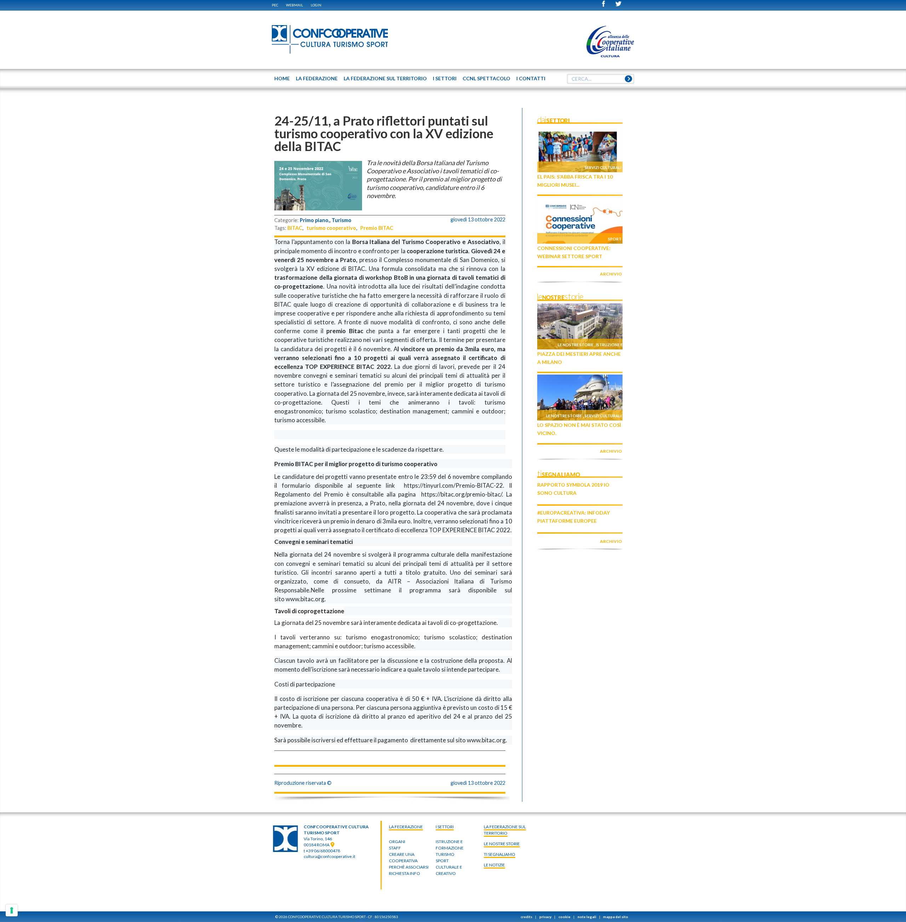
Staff (395, 848)
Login (316, 5)
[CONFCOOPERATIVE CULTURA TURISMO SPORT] (330, 39)
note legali (587, 917)
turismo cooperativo (331, 228)
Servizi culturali (603, 167)
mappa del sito (615, 917)
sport (442, 860)
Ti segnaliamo (499, 854)
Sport (614, 239)
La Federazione (406, 826)
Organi (397, 841)
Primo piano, (314, 220)
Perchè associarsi (409, 867)
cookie (564, 917)
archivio (611, 274)
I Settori (445, 826)
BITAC (294, 228)
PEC (275, 5)
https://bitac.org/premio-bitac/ (461, 494)
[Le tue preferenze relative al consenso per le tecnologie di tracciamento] (12, 910)
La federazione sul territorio (505, 830)
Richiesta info (404, 873)
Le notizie (494, 865)
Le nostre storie (576, 344)
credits (526, 917)
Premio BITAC (376, 228)
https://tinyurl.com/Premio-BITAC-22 (453, 485)
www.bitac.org (305, 599)
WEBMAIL (294, 5)
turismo (445, 854)
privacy (545, 917)
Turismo (341, 220)
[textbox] (600, 78)
